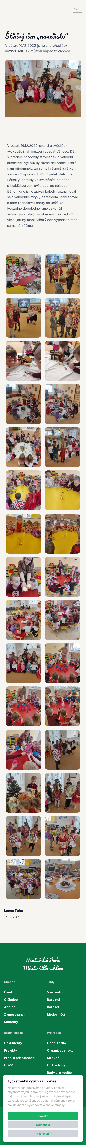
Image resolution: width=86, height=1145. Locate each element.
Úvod (8, 992)
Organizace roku (60, 1050)
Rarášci (53, 1007)
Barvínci (53, 1000)
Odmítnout (43, 1124)
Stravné (53, 1058)
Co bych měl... (58, 1065)
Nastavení (43, 1133)
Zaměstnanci (14, 1014)
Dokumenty (13, 1043)
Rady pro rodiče (59, 1073)
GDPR (8, 1065)
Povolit (43, 1116)
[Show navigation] (77, 9)
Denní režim (56, 1043)
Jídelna (9, 1007)
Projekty (10, 1050)
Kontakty (11, 1022)
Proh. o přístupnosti (19, 1058)
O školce (11, 1000)
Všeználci (55, 992)
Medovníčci (56, 1014)
